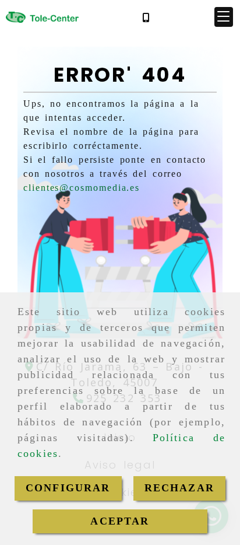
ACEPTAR (119, 521)
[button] (223, 17)
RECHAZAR (179, 488)
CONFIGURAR (68, 488)
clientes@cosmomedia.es (81, 188)
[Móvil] (145, 17)
